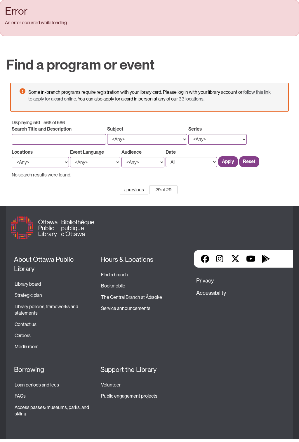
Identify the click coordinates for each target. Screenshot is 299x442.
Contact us (25, 324)
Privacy (205, 280)
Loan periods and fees (37, 385)
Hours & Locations (126, 259)
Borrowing (29, 369)
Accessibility (211, 293)
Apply (228, 161)
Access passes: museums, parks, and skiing (52, 411)
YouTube (250, 259)
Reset (249, 161)
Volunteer (111, 385)
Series (195, 129)
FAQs (20, 396)
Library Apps (281, 259)
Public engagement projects (129, 396)
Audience (131, 152)
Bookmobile (113, 286)
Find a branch (114, 275)
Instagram (220, 259)
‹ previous (134, 190)
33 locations (191, 99)
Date (171, 152)
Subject (115, 129)
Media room (27, 346)
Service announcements (125, 308)
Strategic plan (29, 295)
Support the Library (128, 369)
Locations (22, 152)
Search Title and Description (42, 129)
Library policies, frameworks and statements (47, 310)
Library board (28, 284)
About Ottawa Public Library (44, 264)
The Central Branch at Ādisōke (131, 297)
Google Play (266, 259)
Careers (23, 335)
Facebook (205, 259)
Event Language (87, 152)
